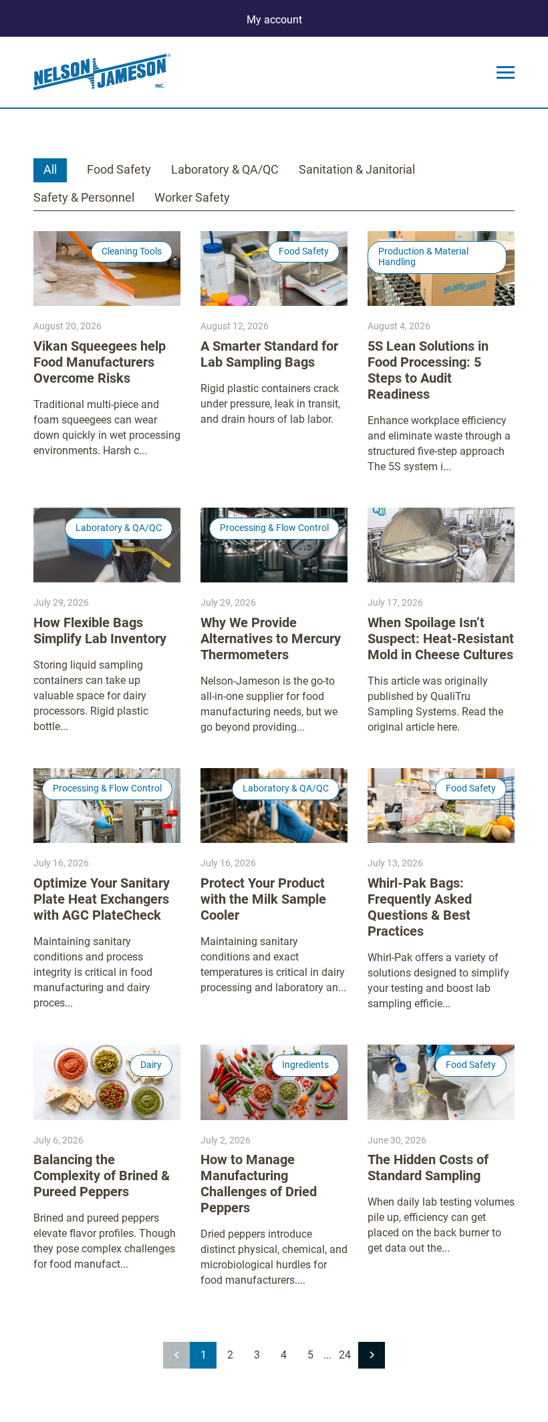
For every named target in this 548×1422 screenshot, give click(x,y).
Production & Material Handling (423, 257)
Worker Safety (192, 197)
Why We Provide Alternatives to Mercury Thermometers (270, 638)
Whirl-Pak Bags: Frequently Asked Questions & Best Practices (420, 907)
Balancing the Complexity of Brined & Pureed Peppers (101, 1175)
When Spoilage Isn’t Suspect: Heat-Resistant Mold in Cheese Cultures (441, 638)
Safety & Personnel (83, 197)
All (50, 169)
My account (274, 19)
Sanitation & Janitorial (357, 169)
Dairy (151, 1064)
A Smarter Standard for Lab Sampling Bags (269, 354)
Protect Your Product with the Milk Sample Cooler (263, 899)
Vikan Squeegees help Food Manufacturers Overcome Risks (99, 362)
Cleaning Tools (132, 251)
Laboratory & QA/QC (225, 169)
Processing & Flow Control (274, 527)
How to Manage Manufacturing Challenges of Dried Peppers (258, 1183)
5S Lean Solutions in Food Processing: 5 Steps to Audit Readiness (428, 370)
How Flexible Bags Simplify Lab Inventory (99, 630)
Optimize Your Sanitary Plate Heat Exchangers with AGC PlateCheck (101, 899)
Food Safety (119, 169)
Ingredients (305, 1064)
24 (345, 1355)
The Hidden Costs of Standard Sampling (428, 1167)
